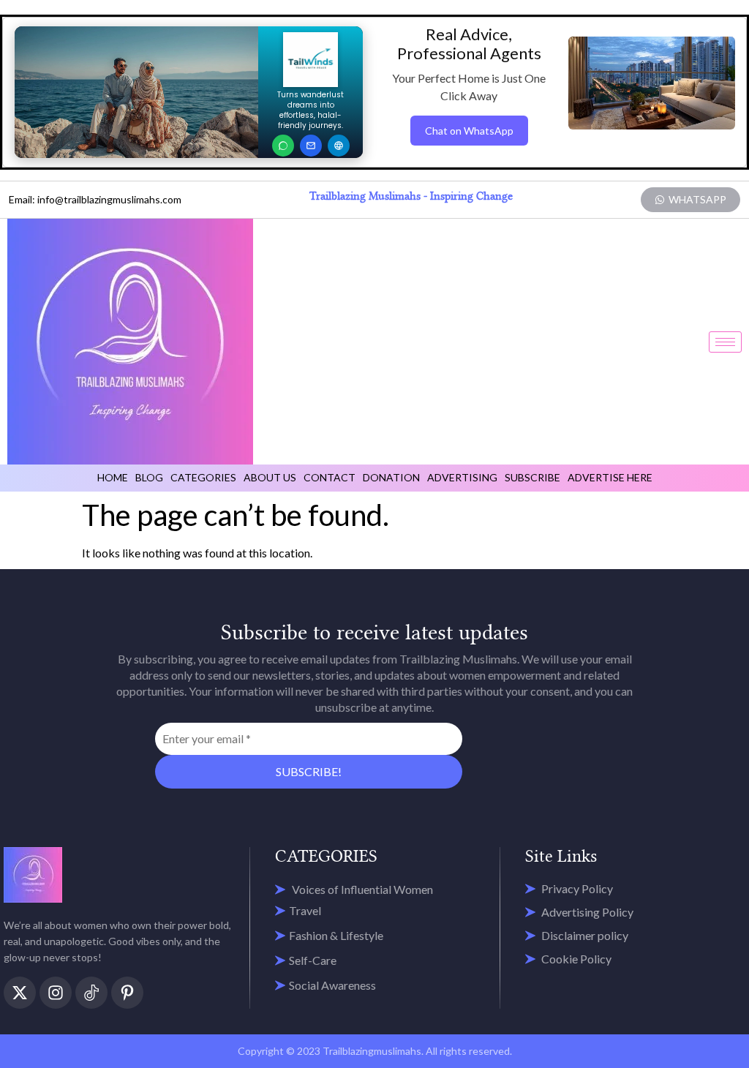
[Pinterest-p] (127, 993)
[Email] (311, 146)
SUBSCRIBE (532, 477)
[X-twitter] (20, 993)
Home (112, 477)
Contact (329, 477)
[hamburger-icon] (725, 342)
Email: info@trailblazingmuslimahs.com (95, 199)
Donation (391, 477)
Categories (203, 477)
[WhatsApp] (283, 146)
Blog (149, 477)
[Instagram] (55, 993)
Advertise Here (610, 477)
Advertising (462, 477)
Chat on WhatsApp (469, 130)
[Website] (339, 146)
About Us (270, 477)
